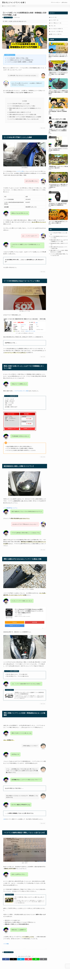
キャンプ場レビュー (55, 23)
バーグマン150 (19, 171)
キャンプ (53, 17)
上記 (4, 819)
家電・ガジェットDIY (55, 34)
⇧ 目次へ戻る (42, 128)
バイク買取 (6, 943)
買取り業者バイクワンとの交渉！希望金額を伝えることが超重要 (25, 116)
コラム (52, 25)
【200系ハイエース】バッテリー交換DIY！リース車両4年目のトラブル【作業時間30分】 (29, 693)
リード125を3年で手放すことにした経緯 (19, 103)
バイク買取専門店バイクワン (10, 508)
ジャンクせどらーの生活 (56, 28)
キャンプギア (54, 20)
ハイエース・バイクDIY (8, 17)
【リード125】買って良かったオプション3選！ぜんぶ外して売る (29, 898)
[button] (5, 959)
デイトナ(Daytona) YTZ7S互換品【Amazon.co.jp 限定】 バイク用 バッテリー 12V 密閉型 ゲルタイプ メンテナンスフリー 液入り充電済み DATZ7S (29, 611)
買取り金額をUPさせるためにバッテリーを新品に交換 (22, 114)
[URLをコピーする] (43, 959)
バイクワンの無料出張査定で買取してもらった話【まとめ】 (24, 119)
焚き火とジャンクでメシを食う (14, 2)
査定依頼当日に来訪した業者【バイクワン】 (20, 112)
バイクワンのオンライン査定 (21, 390)
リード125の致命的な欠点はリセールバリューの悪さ (22, 106)
